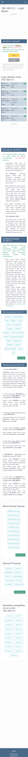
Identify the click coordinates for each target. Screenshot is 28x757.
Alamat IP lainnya (19, 592)
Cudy (7, 320)
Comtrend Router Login (14, 519)
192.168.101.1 (18, 572)
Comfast (7, 316)
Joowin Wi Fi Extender (18, 333)
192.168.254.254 (17, 576)
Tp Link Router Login (13, 531)
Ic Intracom (10, 328)
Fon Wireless (17, 324)
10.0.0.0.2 (19, 580)
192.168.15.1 (8, 584)
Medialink (10, 345)
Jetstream (6, 333)
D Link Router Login (13, 515)
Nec (14, 353)
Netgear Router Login (13, 511)
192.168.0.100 (19, 584)
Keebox (6, 337)
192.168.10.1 (9, 568)
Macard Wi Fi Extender (17, 337)
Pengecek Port (14, 756)
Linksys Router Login (13, 523)
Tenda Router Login (14, 535)
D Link (20, 320)
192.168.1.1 (18, 568)
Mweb (20, 349)
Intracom (18, 328)
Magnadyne (17, 341)
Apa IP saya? (14, 754)
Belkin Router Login (13, 539)
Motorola (17, 345)
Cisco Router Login (14, 543)
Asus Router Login (14, 547)
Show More (21, 358)
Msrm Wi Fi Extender (10, 349)
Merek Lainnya (20, 555)
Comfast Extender (17, 316)
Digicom (13, 320)
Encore (9, 324)
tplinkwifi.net (8, 572)
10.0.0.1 (8, 576)
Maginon (9, 341)
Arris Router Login (14, 527)
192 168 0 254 (10, 580)
